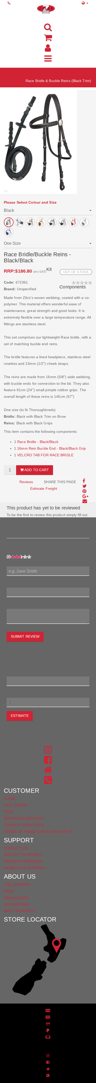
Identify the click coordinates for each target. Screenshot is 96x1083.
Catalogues (16, 898)
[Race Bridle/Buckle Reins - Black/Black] (38, 141)
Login (9, 799)
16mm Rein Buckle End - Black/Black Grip (51, 448)
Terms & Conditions (24, 825)
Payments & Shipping (24, 868)
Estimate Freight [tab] (43, 488)
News (9, 891)
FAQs (8, 812)
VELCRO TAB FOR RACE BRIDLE (45, 455)
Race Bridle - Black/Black (37, 442)
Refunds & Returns (23, 818)
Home (86, 74)
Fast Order (15, 805)
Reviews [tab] (26, 482)
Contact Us (15, 848)
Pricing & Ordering (23, 861)
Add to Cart (36, 470)
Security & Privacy (23, 855)
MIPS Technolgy (20, 911)
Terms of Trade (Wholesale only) (38, 832)
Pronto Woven (50, 1044)
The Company (17, 884)
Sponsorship (17, 904)
